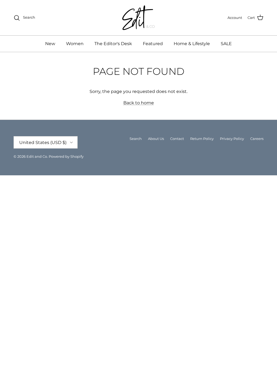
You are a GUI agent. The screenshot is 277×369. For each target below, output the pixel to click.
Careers (256, 138)
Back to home (138, 102)
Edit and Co (37, 156)
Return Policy (202, 138)
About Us (156, 138)
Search (136, 138)
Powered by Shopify (66, 156)
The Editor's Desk (113, 43)
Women (75, 43)
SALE (226, 43)
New (50, 43)
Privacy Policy (232, 138)
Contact (177, 138)
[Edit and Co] (138, 17)
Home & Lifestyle (192, 43)
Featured (153, 43)
